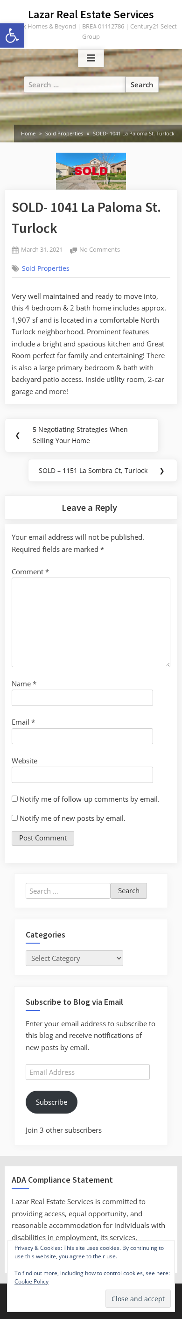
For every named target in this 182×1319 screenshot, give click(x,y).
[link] (12, 35)
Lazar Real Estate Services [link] (91, 14)
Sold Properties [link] (46, 268)
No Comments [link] (99, 250)
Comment (30, 571)
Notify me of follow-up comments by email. (90, 799)
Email (23, 722)
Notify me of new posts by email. (73, 818)
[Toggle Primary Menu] (91, 58)
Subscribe (51, 1102)
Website (24, 760)
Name (24, 683)
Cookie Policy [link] (31, 1281)
